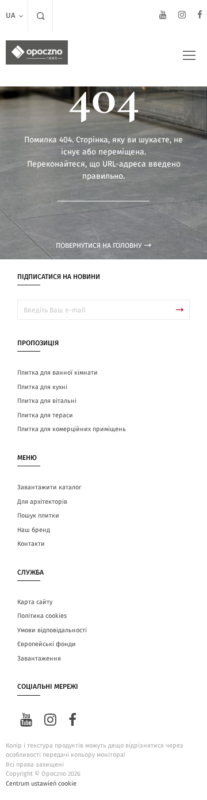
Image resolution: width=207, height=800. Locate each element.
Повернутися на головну (98, 245)
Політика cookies (42, 616)
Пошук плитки (38, 515)
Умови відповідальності (52, 630)
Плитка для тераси (45, 415)
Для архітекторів (42, 502)
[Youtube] (163, 16)
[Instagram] (182, 16)
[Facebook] (200, 16)
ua (11, 16)
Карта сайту (34, 602)
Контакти (31, 544)
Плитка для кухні (42, 387)
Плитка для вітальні (46, 401)
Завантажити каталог (49, 487)
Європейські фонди (46, 644)
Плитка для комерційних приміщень (71, 429)
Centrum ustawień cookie (41, 783)
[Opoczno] (37, 52)
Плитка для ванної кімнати (57, 372)
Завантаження (39, 658)
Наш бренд (33, 530)
